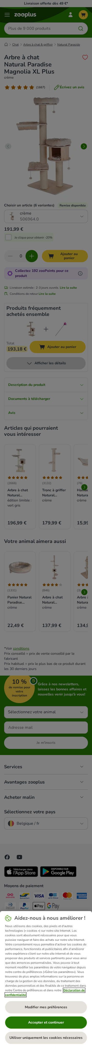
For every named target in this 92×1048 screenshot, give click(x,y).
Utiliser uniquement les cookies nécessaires (46, 1037)
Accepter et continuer (46, 1022)
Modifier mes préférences (46, 1007)
